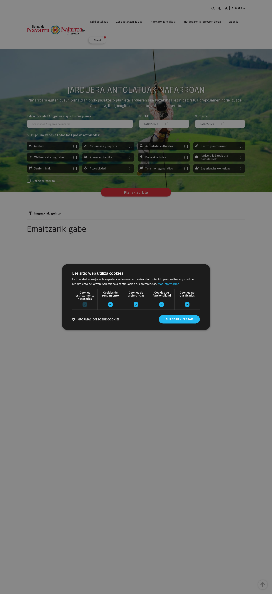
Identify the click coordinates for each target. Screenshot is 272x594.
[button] (95, 319)
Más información (168, 284)
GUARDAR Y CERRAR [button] (179, 319)
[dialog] (136, 297)
